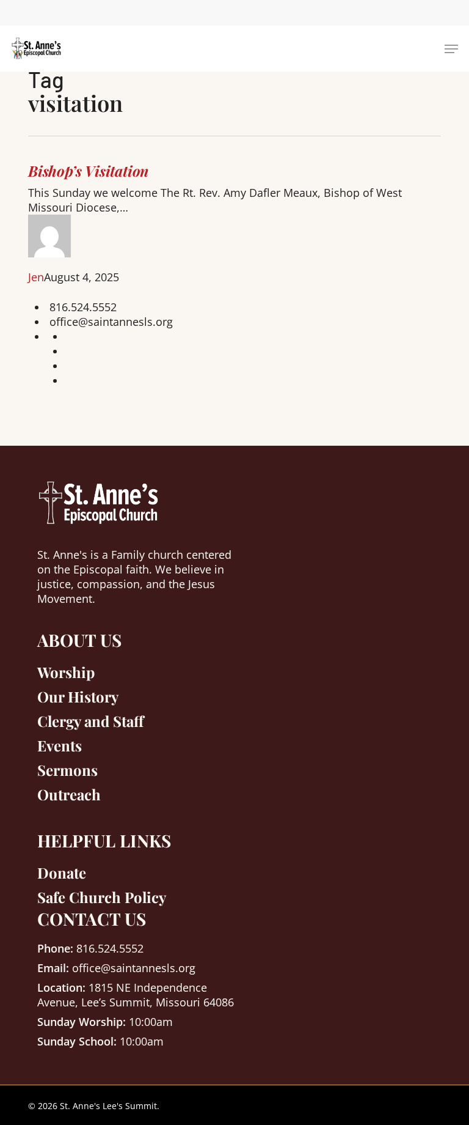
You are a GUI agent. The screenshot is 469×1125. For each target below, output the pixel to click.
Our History (77, 696)
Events (59, 745)
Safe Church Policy (101, 897)
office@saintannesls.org (111, 321)
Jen (36, 277)
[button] (451, 49)
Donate (61, 872)
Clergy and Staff (90, 721)
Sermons (67, 770)
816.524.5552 (83, 307)
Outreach (69, 794)
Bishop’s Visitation (88, 170)
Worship (66, 672)
